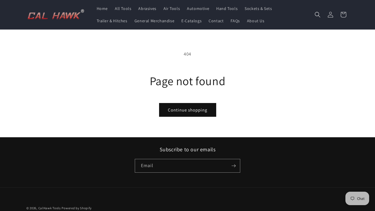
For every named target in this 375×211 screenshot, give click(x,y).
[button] (317, 14)
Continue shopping (187, 110)
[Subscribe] (233, 166)
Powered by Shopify (77, 208)
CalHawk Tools (49, 208)
